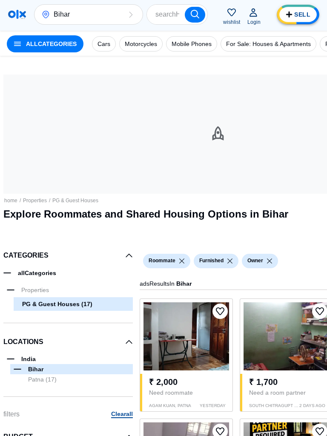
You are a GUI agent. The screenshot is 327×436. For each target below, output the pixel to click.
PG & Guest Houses (75, 201)
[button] (130, 14)
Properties (35, 201)
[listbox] (182, 261)
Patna (42, 379)
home (10, 201)
